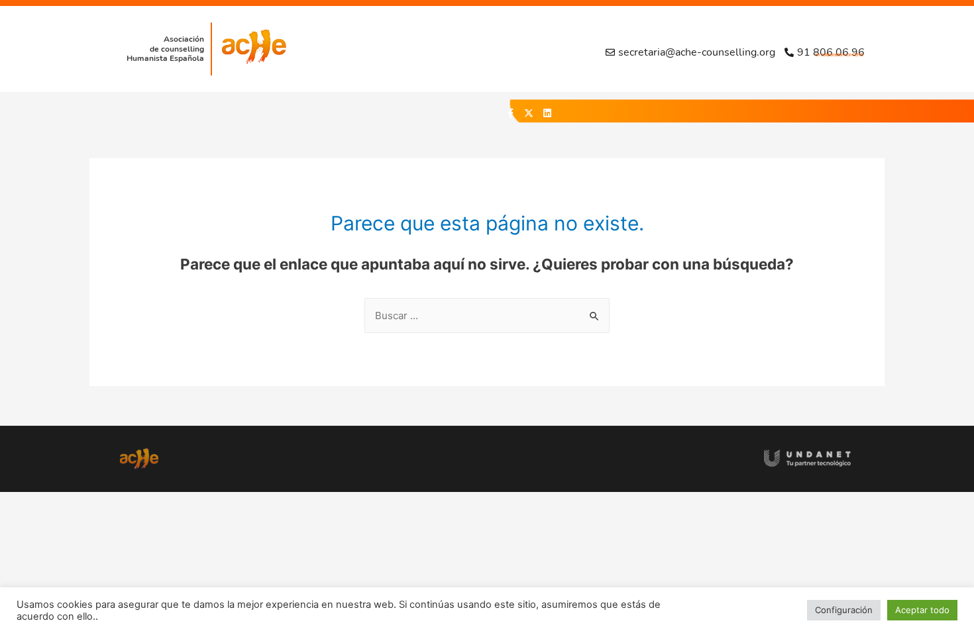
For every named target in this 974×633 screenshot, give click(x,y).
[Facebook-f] (510, 113)
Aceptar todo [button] (922, 610)
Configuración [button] (844, 610)
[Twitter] (528, 113)
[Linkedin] (547, 113)
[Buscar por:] (487, 315)
